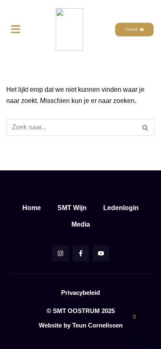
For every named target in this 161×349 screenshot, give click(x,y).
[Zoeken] (145, 127)
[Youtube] (101, 253)
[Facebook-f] (81, 253)
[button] (15, 29)
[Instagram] (60, 253)
